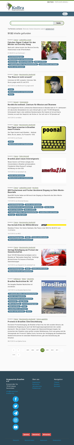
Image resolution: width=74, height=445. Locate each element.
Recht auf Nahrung (25, 62)
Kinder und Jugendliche (17, 296)
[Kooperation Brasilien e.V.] (15, 6)
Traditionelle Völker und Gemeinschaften (23, 64)
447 (37, 350)
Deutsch (50, 2)
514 (14, 355)
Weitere (24, 278)
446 (32, 350)
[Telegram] (15, 413)
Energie (11, 215)
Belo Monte (35, 187)
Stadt (11, 89)
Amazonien (13, 62)
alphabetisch (50, 29)
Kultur (11, 94)
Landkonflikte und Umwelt (48, 64)
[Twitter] (15, 406)
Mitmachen (46, 434)
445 (28, 350)
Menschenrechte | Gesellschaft (27, 74)
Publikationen (17, 278)
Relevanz (26, 29)
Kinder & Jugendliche (42, 319)
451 (57, 350)
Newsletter (36, 434)
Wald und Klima (40, 62)
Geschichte (35, 384)
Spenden (26, 434)
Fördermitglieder (24, 102)
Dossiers (57, 384)
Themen (16, 39)
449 (47, 350)
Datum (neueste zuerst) (37, 29)
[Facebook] (15, 399)
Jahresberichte (37, 386)
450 (52, 350)
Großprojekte (21, 215)
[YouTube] (15, 426)
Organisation (36, 382)
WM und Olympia (14, 304)
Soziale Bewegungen (16, 57)
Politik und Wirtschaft (16, 67)
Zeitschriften (30, 278)
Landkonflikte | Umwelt (25, 39)
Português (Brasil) (61, 2)
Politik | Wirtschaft (24, 156)
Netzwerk (16, 102)
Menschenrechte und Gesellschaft (20, 59)
